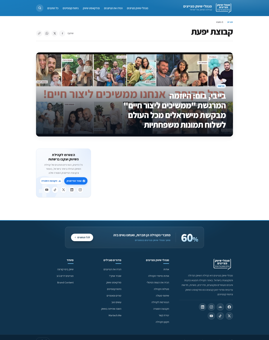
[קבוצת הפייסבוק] (220, 307)
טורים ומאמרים (114, 295)
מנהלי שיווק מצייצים (197, 6)
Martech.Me (115, 315)
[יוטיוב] (47, 190)
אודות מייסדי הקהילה (158, 276)
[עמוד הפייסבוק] (229, 307)
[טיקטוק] (55, 190)
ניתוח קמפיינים (71, 8)
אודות (166, 269)
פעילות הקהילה (161, 289)
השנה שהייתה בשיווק (111, 308)
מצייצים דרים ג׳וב (65, 276)
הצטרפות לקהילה (160, 302)
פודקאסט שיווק (91, 8)
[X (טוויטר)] (229, 316)
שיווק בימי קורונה (65, 269)
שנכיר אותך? (115, 276)
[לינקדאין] (72, 190)
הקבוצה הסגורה (49, 180)
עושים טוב (116, 302)
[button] (39, 8)
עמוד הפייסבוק (74, 180)
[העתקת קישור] (39, 33)
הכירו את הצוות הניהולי (158, 282)
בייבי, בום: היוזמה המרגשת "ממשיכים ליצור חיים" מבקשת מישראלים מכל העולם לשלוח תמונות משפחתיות (174, 110)
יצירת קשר (164, 315)
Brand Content (65, 282)
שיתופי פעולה (162, 295)
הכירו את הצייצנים (113, 8)
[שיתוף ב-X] (54, 33)
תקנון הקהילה (162, 322)
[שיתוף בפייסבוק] (62, 33)
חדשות (221, 86)
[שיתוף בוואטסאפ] (47, 33)
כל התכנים (52, 8)
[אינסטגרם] (80, 190)
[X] (63, 190)
